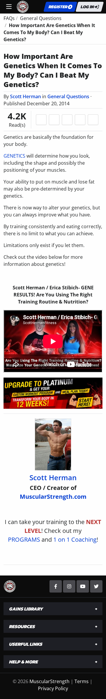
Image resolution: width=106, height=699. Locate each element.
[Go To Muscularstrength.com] (22, 6)
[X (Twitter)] (96, 586)
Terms (81, 681)
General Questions (68, 96)
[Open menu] (9, 6)
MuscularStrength (49, 681)
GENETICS (14, 156)
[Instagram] (69, 586)
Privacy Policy (53, 688)
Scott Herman (25, 96)
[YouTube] (83, 586)
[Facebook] (55, 586)
